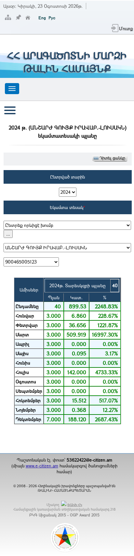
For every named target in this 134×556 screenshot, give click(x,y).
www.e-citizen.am (42, 466)
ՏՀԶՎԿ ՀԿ (74, 505)
